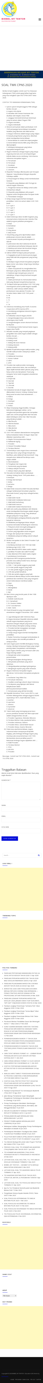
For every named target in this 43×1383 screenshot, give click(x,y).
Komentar (6, 780)
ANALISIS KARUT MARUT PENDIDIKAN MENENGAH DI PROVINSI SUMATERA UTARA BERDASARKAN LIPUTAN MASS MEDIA (22, 1075)
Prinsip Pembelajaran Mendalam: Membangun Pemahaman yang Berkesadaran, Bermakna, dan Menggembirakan (20, 1105)
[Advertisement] (21, 48)
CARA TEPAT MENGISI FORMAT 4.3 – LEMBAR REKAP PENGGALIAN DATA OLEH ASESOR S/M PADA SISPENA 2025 (22, 1055)
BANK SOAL (25, 1379)
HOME (12, 1379)
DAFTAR (38, 1379)
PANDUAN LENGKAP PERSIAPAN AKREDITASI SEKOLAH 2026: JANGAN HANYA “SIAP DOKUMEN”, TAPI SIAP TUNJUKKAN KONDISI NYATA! (22, 1000)
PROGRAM (18, 1379)
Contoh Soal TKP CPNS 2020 (20, 756)
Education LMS (29, 1373)
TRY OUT (32, 1379)
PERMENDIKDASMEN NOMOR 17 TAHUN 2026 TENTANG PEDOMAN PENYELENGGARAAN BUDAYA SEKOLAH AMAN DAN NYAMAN (22, 1041)
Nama (4, 805)
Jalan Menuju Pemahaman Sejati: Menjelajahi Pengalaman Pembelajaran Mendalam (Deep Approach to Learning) (22, 1098)
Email (4, 816)
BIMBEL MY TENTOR (13, 19)
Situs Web (5, 827)
